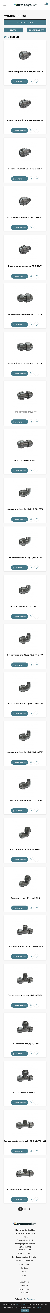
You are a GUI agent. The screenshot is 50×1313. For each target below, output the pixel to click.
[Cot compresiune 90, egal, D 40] (25, 832)
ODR (24, 1272)
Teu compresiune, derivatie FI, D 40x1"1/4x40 (25, 1141)
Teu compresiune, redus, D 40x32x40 (25, 946)
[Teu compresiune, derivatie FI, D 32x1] (25, 1173)
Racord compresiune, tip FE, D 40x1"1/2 (25, 120)
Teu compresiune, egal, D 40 (25, 1044)
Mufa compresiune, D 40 (25, 412)
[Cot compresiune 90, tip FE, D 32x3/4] (25, 735)
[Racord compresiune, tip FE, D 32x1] (25, 249)
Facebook (31, 1299)
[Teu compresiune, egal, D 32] (25, 1075)
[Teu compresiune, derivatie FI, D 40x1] (25, 1124)
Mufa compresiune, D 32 (25, 460)
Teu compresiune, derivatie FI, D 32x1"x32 (25, 1189)
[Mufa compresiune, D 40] (25, 395)
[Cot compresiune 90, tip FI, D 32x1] (25, 589)
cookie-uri (20, 1304)
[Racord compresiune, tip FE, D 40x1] (25, 55)
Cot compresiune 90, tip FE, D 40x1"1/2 (25, 703)
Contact (24, 1268)
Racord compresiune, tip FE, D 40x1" (25, 169)
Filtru (13, 30)
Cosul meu (24, 1282)
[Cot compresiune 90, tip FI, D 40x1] (25, 492)
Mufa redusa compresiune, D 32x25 (25, 363)
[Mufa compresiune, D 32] (25, 443)
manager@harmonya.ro (25, 1243)
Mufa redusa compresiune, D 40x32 (25, 314)
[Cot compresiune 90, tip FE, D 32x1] (25, 784)
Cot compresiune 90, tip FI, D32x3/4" (25, 557)
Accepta (25, 1311)
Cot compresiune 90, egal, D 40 (25, 849)
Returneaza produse (24, 1260)
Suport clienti (24, 1264)
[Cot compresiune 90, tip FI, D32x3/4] (25, 541)
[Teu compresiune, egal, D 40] (25, 1027)
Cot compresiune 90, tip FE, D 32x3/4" (25, 752)
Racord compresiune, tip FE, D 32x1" (25, 266)
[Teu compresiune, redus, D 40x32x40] (25, 930)
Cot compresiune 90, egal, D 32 (25, 898)
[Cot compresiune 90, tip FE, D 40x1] (25, 638)
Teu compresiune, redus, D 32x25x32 (25, 995)
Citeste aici (40, 1307)
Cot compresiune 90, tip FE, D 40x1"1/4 (25, 655)
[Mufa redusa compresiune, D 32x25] (25, 346)
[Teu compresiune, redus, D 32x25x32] (25, 978)
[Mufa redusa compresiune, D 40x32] (25, 298)
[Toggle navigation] (4, 5)
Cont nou (25, 1293)
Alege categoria (25, 23)
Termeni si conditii (24, 1250)
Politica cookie (24, 1253)
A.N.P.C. (25, 1275)
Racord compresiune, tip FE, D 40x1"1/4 (25, 71)
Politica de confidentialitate (24, 1257)
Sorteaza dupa (36, 30)
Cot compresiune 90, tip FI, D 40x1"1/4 (25, 509)
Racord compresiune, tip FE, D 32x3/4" (25, 217)
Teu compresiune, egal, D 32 (25, 1092)
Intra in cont (24, 1289)
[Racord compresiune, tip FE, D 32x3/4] (25, 200)
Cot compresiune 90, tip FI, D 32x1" (25, 606)
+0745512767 (25, 1247)
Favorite (24, 1285)
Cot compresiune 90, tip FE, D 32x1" (25, 801)
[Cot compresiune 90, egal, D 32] (25, 881)
